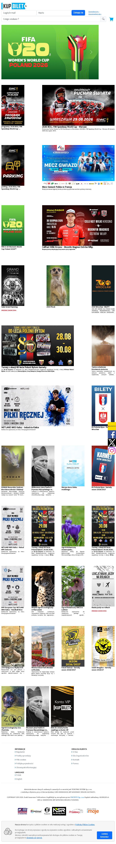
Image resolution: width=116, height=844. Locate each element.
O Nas (75, 751)
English (19, 778)
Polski (18, 775)
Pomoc (76, 763)
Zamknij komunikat (104, 835)
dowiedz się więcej (34, 837)
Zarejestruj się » (93, 11)
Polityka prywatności (24, 763)
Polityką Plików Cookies (85, 824)
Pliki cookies (21, 759)
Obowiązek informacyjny (26, 767)
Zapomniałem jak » (94, 14)
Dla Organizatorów (81, 755)
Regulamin (20, 751)
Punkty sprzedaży (23, 755)
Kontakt (76, 759)
